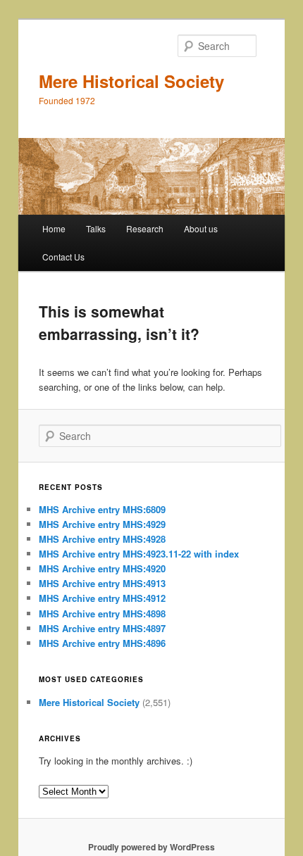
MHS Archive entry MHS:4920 (102, 568)
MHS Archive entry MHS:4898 (102, 613)
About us (201, 228)
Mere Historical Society (131, 81)
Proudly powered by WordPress (151, 847)
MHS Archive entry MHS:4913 (102, 583)
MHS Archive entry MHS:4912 (102, 598)
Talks (96, 228)
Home (54, 228)
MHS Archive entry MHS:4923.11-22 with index (139, 553)
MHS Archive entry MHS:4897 (102, 628)
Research (144, 228)
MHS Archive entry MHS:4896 (102, 643)
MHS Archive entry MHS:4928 (102, 539)
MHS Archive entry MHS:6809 (102, 509)
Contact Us (63, 257)
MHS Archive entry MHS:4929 (102, 524)
